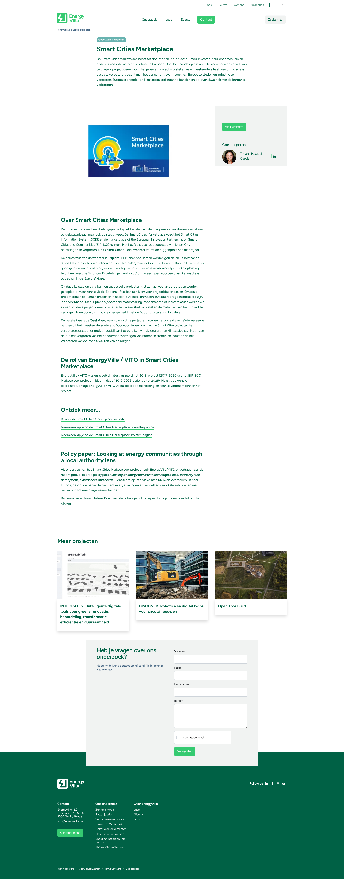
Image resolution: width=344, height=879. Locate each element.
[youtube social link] (284, 783)
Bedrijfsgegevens (65, 869)
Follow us (256, 784)
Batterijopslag (104, 814)
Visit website (234, 127)
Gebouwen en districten (110, 829)
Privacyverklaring (113, 869)
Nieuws (222, 5)
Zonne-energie (105, 809)
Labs (169, 19)
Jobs (209, 5)
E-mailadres (181, 684)
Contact (206, 19)
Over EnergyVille (146, 804)
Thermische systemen (109, 847)
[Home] (70, 18)
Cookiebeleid (132, 869)
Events (185, 19)
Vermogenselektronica (109, 819)
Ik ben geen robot (193, 737)
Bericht (178, 700)
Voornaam (180, 651)
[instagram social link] (278, 783)
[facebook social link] (272, 783)
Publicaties (257, 5)
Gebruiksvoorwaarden (89, 869)
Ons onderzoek (106, 804)
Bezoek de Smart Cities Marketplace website (93, 419)
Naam (178, 667)
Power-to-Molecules (108, 824)
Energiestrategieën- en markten (110, 840)
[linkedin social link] (266, 783)
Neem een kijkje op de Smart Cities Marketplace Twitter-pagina (106, 435)
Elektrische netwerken (109, 834)
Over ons (238, 5)
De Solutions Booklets (98, 273)
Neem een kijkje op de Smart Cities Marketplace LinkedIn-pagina (107, 427)
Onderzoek (149, 19)
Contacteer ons (70, 832)
